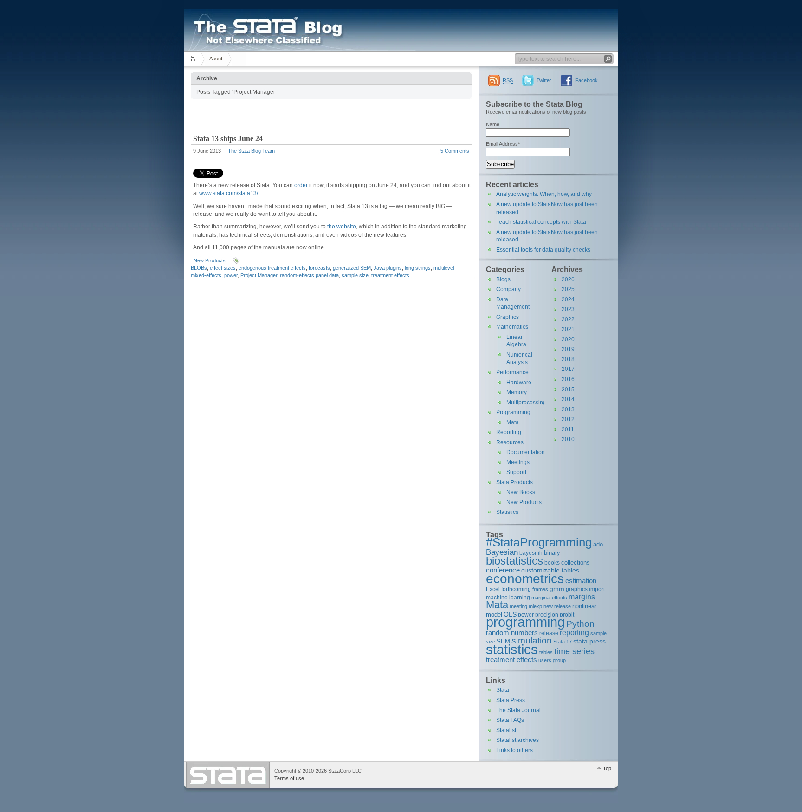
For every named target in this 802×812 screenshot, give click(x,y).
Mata (512, 422)
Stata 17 (562, 641)
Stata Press (510, 700)
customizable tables (550, 570)
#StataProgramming (539, 542)
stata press (589, 641)
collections (575, 562)
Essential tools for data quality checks (543, 250)
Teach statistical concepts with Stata (541, 222)
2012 (568, 419)
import (597, 589)
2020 (568, 339)
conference (503, 570)
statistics (512, 649)
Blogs (503, 279)
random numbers (512, 633)
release (548, 633)
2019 (568, 349)
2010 (568, 439)
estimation (580, 581)
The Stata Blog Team (251, 151)
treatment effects (390, 275)
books (552, 562)
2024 (568, 299)
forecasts (319, 268)
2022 (568, 319)
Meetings (518, 462)
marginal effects (549, 597)
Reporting (508, 432)
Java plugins (388, 268)
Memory (516, 392)
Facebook (586, 80)
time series (574, 651)
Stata (502, 690)
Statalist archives (517, 740)
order (301, 185)
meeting (518, 606)
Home (194, 59)
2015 (568, 389)
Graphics (507, 317)
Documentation (525, 452)
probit (567, 614)
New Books (520, 492)
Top (607, 768)
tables (546, 652)
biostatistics (514, 560)
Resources (510, 442)
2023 (568, 309)
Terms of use (289, 778)
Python (580, 624)
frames (540, 589)
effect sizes (223, 268)
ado (598, 544)
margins (582, 597)
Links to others (514, 750)
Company (508, 289)
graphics (577, 589)
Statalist (506, 730)
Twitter (544, 80)
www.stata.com (228, 775)
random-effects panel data (309, 275)
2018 (568, 359)
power (231, 275)
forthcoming (516, 589)
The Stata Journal (518, 710)
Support (516, 472)
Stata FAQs (510, 720)
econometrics (525, 578)
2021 (568, 329)
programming (525, 622)
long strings (418, 268)
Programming (513, 412)
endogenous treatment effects (272, 268)
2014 (568, 399)
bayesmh (531, 553)
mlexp (535, 606)
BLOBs (199, 268)
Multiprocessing (526, 402)
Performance (512, 372)
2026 (568, 279)
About (215, 58)
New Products (210, 260)
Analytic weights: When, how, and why (544, 194)
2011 (568, 429)
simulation (531, 640)
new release (557, 606)
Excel (493, 589)
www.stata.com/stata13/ (228, 193)
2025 (568, 289)
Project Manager (258, 275)
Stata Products (514, 482)
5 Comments (454, 151)
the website (341, 226)
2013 (568, 409)
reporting (574, 633)
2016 (568, 379)
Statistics (507, 512)
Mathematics (512, 327)
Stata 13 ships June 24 (228, 139)
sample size (355, 275)
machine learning (508, 597)
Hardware (518, 382)
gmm (557, 588)
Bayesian (502, 552)
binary (552, 552)
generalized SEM (352, 268)
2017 (568, 369)
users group (552, 660)
